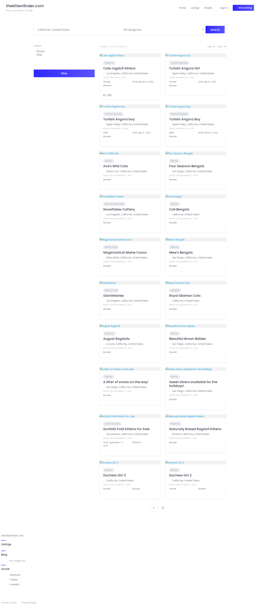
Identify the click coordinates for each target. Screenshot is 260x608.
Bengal (108, 161)
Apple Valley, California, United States (193, 73)
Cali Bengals (179, 209)
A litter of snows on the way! (125, 382)
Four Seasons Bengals (186, 166)
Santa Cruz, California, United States (126, 171)
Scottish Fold (112, 424)
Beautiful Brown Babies (187, 339)
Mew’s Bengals (181, 252)
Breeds (208, 7)
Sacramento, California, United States (127, 434)
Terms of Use (9, 602)
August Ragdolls (116, 339)
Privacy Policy (28, 602)
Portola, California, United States (190, 434)
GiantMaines (113, 295)
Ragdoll (109, 63)
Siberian (175, 290)
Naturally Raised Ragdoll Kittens (195, 429)
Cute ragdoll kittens (119, 68)
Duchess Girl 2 (180, 475)
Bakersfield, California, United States (126, 257)
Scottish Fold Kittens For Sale (126, 429)
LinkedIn (14, 584)
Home (182, 7)
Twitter (14, 579)
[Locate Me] (115, 29)
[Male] (64, 54)
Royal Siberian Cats (185, 295)
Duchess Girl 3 (114, 475)
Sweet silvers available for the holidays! (193, 384)
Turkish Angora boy (119, 119)
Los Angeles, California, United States (127, 73)
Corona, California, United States (124, 344)
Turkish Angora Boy (184, 119)
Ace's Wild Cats (115, 166)
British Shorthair (114, 204)
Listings (195, 7)
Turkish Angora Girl (184, 68)
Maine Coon (111, 247)
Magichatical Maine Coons (125, 252)
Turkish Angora (179, 63)
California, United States (186, 214)
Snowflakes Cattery (119, 209)
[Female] (64, 51)
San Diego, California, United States (192, 171)
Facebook (15, 574)
